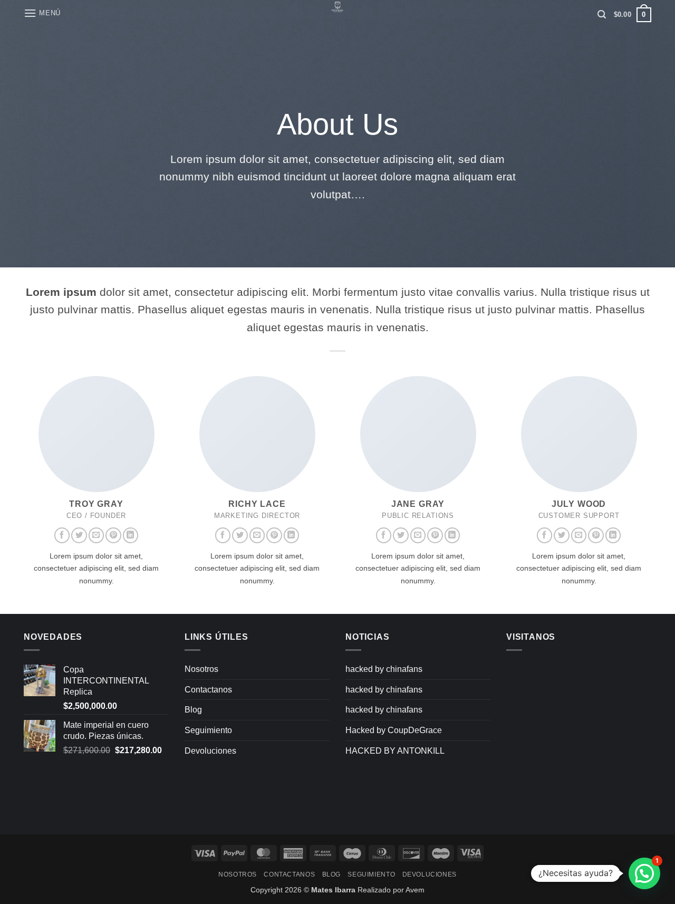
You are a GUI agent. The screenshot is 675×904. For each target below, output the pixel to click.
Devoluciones (210, 750)
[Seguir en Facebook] (62, 535)
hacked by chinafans (383, 669)
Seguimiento (208, 730)
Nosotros (201, 669)
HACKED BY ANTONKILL (395, 750)
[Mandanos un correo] (96, 535)
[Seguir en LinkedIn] (131, 535)
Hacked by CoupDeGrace (393, 730)
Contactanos (208, 689)
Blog (193, 709)
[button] (42, 13)
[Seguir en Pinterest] (113, 535)
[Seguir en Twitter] (79, 535)
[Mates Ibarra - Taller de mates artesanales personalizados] (337, 8)
